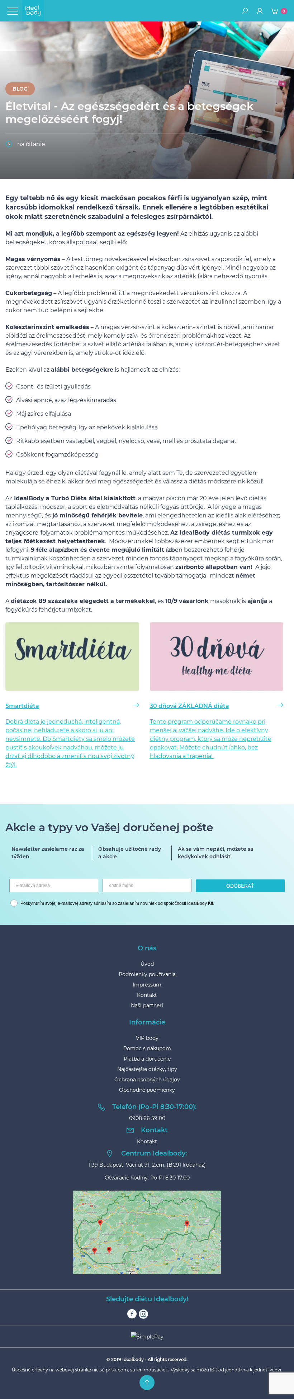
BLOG (20, 89)
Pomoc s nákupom (147, 1048)
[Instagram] (143, 1314)
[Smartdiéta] (72, 657)
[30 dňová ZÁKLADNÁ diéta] (217, 657)
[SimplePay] (147, 1336)
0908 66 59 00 (147, 1118)
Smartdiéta (22, 706)
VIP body (147, 1038)
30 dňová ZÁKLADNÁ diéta (189, 706)
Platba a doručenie (147, 1059)
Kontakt (147, 995)
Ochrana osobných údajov (147, 1079)
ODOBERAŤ (240, 886)
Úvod (147, 964)
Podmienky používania (147, 974)
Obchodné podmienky (147, 1090)
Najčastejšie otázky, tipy (147, 1069)
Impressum (147, 984)
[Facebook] (132, 1314)
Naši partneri (147, 1005)
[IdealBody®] (33, 10)
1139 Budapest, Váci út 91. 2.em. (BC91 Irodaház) (147, 1165)
